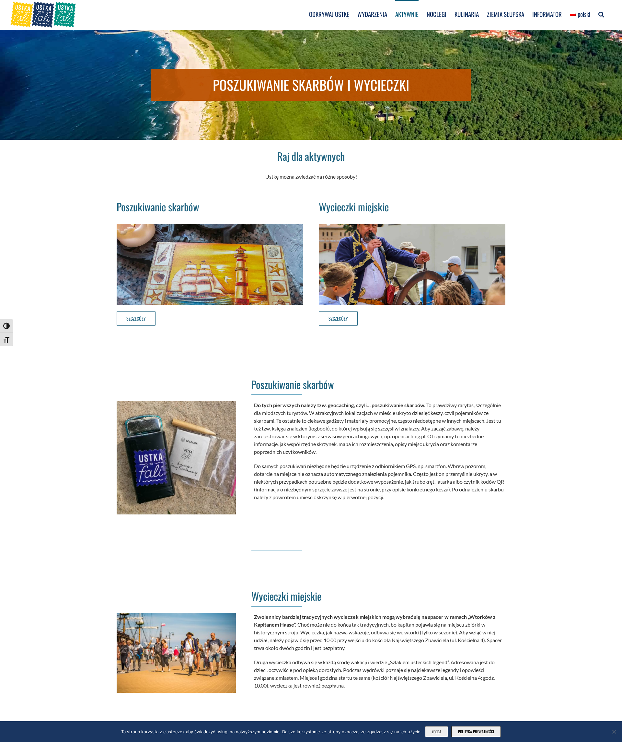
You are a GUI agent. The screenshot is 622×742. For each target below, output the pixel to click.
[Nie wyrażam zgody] (614, 731)
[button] (601, 13)
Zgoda (436, 731)
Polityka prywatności (476, 731)
